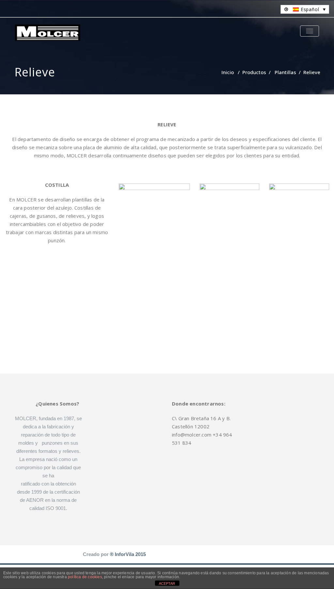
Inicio (227, 72)
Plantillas (285, 72)
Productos (254, 72)
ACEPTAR (167, 583)
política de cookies (85, 577)
